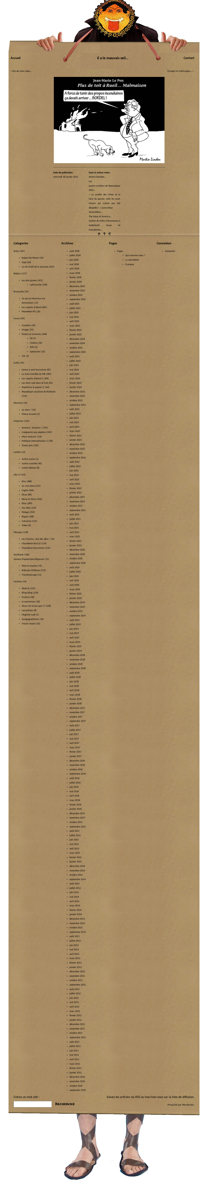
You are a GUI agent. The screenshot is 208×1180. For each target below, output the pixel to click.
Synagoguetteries (30, 619)
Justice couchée (29, 463)
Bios (24, 481)
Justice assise (28, 459)
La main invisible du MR (34, 374)
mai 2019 (74, 633)
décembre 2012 (77, 971)
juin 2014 (74, 892)
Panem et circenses (31, 334)
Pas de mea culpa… (21, 71)
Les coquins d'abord (31, 307)
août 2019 (74, 620)
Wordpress (188, 1105)
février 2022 (75, 488)
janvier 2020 (75, 598)
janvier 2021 (75, 545)
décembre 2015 (77, 813)
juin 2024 (74, 365)
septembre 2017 (77, 721)
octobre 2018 (75, 664)
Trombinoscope (29, 575)
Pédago (25, 512)
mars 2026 (74, 273)
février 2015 (75, 857)
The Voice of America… (100, 216)
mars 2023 (74, 431)
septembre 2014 (77, 879)
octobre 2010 (75, 1086)
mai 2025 (74, 317)
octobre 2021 (75, 506)
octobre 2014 (75, 875)
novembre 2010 (77, 1081)
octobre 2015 (75, 822)
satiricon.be (35, 285)
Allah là (25, 588)
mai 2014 (74, 897)
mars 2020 (74, 589)
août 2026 (74, 251)
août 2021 (74, 515)
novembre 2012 (77, 976)
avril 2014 (74, 901)
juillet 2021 (75, 519)
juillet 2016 (75, 783)
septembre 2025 (77, 299)
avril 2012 (74, 1007)
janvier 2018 (75, 704)
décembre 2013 (77, 919)
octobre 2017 (75, 717)
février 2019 (75, 646)
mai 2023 (74, 422)
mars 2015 (74, 853)
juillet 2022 (75, 466)
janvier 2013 (75, 967)
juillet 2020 (75, 572)
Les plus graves (29, 280)
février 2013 (75, 963)
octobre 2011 (75, 1033)
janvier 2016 (75, 809)
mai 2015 (74, 844)
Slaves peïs (27, 445)
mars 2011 (74, 1064)
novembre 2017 (77, 712)
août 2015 (74, 831)
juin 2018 (74, 682)
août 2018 (74, 673)
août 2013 (74, 936)
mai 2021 (74, 528)
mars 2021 (74, 536)
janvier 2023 (75, 440)
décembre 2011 (77, 1024)
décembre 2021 (77, 497)
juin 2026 (74, 260)
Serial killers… (96, 212)
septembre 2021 (77, 510)
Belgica (17, 273)
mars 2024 (74, 378)
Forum (17, 318)
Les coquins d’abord (31, 378)
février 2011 (75, 1068)
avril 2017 (74, 743)
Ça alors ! (26, 410)
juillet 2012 (75, 993)
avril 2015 (74, 849)
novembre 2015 (77, 818)
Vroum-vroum (29, 624)
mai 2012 (74, 1002)
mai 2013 (74, 949)
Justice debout (29, 468)
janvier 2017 (75, 756)
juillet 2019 (75, 624)
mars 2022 (74, 484)
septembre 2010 (77, 1090)
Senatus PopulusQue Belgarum (29, 559)
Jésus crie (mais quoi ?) (33, 606)
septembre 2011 (77, 1037)
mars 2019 (74, 642)
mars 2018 (74, 695)
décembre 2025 (77, 286)
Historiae (18, 403)
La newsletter (132, 260)
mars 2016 (74, 800)
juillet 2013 (75, 941)
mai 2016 (74, 791)
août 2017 (74, 725)
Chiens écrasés (29, 414)
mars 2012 (74, 1011)
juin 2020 (74, 576)
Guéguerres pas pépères (34, 432)
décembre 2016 (77, 761)
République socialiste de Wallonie (38, 392)
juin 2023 (74, 418)
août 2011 (74, 1042)
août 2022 (74, 462)
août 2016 (74, 778)
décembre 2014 (77, 866)
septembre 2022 (77, 458)
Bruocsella (19, 292)
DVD (32, 347)
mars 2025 (74, 326)
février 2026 (75, 277)
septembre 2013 (77, 932)
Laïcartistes (27, 610)
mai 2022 (74, 475)
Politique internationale (33, 441)
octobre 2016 (75, 769)
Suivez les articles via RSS (123, 1097)
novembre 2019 (77, 607)
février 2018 (75, 699)
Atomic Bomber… (97, 177)
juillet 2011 (75, 1046)
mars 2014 (74, 906)
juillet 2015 (75, 835)
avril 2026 (74, 269)
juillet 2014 (75, 888)
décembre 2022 (77, 444)
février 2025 (75, 330)
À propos (129, 264)
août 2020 (74, 567)
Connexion (170, 251)
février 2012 (75, 1015)
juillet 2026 (75, 255)
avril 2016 (74, 796)
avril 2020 (74, 585)
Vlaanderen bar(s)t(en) (33, 548)
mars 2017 (74, 747)
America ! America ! (32, 428)
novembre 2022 (77, 449)
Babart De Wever (30, 258)
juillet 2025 (75, 308)
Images (25, 330)
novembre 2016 (77, 765)
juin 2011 (74, 1051)
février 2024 (75, 383)
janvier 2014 (75, 914)
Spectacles (35, 352)
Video (24, 525)
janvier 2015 (75, 862)
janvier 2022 (75, 493)
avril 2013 (74, 954)
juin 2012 (74, 998)
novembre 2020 (77, 554)
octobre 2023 (75, 400)
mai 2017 (74, 739)
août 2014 (74, 884)
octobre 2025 (75, 295)
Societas (18, 581)
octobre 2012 (75, 980)
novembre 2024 (77, 343)
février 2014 (75, 910)
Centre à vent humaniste (34, 370)
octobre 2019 (75, 611)
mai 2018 (74, 686)
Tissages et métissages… (179, 71)
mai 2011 (74, 1055)
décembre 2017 (77, 708)
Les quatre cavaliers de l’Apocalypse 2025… (104, 185)
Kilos (24, 503)
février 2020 (75, 594)
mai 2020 (74, 580)
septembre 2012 (77, 985)
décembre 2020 (77, 550)
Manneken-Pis (29, 311)
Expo (24, 262)
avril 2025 (74, 321)
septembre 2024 (77, 352)
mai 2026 (74, 264)
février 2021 (75, 541)
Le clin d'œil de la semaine (35, 267)
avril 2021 (74, 532)
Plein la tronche (29, 566)
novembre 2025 (77, 291)
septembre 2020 (77, 563)
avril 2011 (74, 1059)
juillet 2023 (75, 414)
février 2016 (75, 805)
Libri (16, 475)
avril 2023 (74, 427)
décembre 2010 (77, 1077)
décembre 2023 (77, 392)
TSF (23, 356)
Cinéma (33, 343)
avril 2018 (74, 690)
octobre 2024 (75, 348)
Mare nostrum (29, 437)
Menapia (18, 532)
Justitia (17, 452)
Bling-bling (27, 593)
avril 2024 (74, 374)
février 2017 (75, 752)
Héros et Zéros (29, 499)
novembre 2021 (77, 501)
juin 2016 (74, 787)
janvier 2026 (75, 282)
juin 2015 (74, 840)
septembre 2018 (77, 668)
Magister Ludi (28, 615)
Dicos (24, 495)
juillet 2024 (75, 361)
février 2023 (75, 436)
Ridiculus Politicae (31, 570)
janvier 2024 (75, 387)
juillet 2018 (75, 677)
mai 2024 (74, 370)
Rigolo (25, 517)
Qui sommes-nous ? (135, 255)
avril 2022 (74, 480)
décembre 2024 (77, 339)
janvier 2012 (75, 1020)
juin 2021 (74, 523)
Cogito (25, 490)
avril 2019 (74, 638)
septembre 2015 (77, 827)
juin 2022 (74, 471)
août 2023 (74, 409)
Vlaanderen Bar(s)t (31, 543)
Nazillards (19, 555)
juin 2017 (74, 734)
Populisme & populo (32, 387)
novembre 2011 (77, 1029)
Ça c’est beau (28, 486)
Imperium (18, 421)
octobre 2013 (75, 928)
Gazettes (26, 325)
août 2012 (74, 989)
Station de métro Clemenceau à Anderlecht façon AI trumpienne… (104, 225)
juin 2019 (74, 629)
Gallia (17, 363)
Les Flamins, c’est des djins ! (36, 539)
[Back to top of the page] (104, 235)
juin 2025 (74, 312)
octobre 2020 (75, 558)
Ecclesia (26, 597)
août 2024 (74, 356)
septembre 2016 (77, 774)
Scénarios (26, 521)
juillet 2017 (75, 730)
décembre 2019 (77, 602)
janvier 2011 (75, 1073)
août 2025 (74, 304)
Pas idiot (26, 508)
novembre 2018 (77, 660)
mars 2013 (74, 958)
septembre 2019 (77, 616)
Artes (16, 251)
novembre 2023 (77, 396)
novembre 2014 (77, 871)
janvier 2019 (75, 651)
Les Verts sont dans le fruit (35, 383)
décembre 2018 (77, 655)
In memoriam (28, 602)
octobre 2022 (75, 453)
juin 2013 (74, 945)
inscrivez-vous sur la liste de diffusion (169, 1097)
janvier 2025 (75, 334)
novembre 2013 (77, 923)
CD (31, 338)
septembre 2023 (77, 405)
